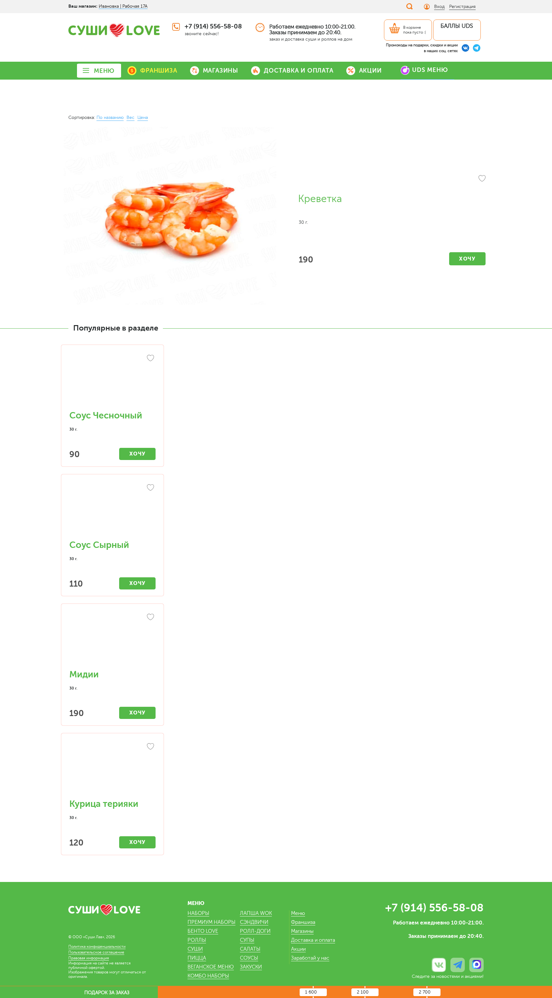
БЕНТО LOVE (203, 931)
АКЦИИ (370, 70)
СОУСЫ (249, 958)
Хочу (467, 259)
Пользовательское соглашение (96, 952)
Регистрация (462, 6)
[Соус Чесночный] (112, 381)
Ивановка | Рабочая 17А (123, 6)
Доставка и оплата (313, 940)
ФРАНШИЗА (158, 70)
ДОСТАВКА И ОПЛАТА (299, 70)
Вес (130, 117)
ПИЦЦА (197, 958)
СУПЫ (247, 940)
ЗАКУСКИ (251, 967)
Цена (142, 117)
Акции (298, 949)
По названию (110, 117)
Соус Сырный (99, 545)
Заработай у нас (310, 958)
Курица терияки (103, 804)
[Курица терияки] (112, 769)
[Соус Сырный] (112, 510)
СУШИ (195, 949)
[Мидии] (112, 640)
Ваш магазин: (82, 6)
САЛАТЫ (250, 949)
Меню (298, 913)
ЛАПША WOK (256, 913)
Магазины (302, 931)
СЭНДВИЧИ (254, 922)
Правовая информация (88, 958)
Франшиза (303, 922)
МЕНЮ (104, 70)
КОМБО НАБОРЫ (208, 976)
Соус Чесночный (105, 415)
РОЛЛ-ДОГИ (255, 931)
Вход (439, 6)
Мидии (84, 674)
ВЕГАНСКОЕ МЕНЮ (211, 967)
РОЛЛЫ (197, 940)
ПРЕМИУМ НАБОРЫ (211, 922)
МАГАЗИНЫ (220, 70)
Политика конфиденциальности (97, 946)
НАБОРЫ (198, 913)
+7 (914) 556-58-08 (213, 26)
